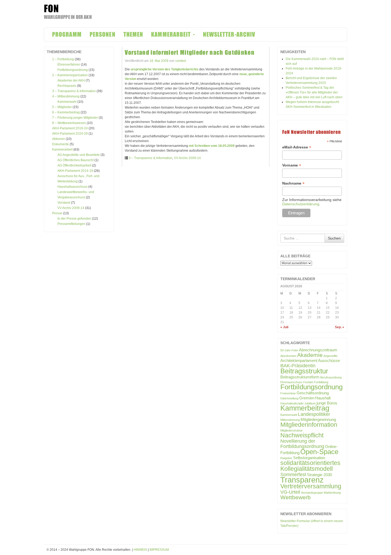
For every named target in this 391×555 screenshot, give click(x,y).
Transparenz (302, 479)
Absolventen (288, 355)
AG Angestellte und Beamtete (78, 155)
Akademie (310, 355)
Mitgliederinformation (308, 424)
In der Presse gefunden (74, 218)
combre (180, 61)
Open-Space (319, 451)
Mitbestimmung (290, 419)
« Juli (284, 327)
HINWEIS (140, 550)
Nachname (293, 183)
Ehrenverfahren (68, 64)
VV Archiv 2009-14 (70, 208)
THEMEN (133, 34)
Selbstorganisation (309, 457)
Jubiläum (310, 403)
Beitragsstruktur (304, 371)
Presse (57, 213)
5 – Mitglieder (62, 107)
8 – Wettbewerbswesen (69, 123)
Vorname (291, 165)
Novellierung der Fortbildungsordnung (302, 443)
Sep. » (339, 327)
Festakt (308, 382)
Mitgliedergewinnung (318, 419)
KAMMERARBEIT (171, 34)
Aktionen (58, 139)
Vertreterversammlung (310, 486)
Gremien (306, 398)
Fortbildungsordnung (72, 70)
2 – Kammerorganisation (70, 75)
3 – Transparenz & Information (74, 91)
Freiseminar (288, 393)
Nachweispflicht (301, 435)
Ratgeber (286, 458)
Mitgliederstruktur (291, 430)
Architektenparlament (298, 360)
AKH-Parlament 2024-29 (70, 133)
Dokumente (60, 144)
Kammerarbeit (62, 149)
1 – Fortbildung (63, 59)
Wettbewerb (295, 497)
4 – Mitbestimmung (66, 96)
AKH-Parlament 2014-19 (75, 171)
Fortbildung (321, 382)
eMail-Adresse (296, 147)
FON (51, 8)
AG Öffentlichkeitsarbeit (74, 165)
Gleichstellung (289, 398)
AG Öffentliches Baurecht (75, 160)
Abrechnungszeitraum (318, 350)
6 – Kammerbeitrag (66, 112)
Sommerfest (293, 474)
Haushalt (323, 398)
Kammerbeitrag (304, 408)
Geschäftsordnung (313, 393)
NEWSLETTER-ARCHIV (229, 34)
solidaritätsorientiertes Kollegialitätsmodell (310, 465)
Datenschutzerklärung (300, 204)
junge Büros (327, 403)
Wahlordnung (332, 492)
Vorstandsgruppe (312, 492)
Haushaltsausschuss (72, 187)
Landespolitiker (314, 414)
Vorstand (63, 202)
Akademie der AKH (71, 80)
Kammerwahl (67, 102)
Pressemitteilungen (71, 224)
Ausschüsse (329, 360)
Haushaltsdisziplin (291, 403)
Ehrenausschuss (291, 382)
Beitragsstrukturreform (299, 377)
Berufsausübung (331, 377)
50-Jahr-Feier (289, 350)
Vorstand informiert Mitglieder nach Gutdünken (190, 52)
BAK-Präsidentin (297, 365)
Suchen (334, 238)
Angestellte (330, 355)
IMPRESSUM (159, 550)
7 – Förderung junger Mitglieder (75, 117)
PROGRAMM (67, 34)
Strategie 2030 (319, 474)
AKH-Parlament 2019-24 (70, 128)
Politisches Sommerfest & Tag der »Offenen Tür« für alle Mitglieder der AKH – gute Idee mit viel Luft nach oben (314, 92)
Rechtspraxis (66, 86)
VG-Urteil (290, 492)
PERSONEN (102, 34)
